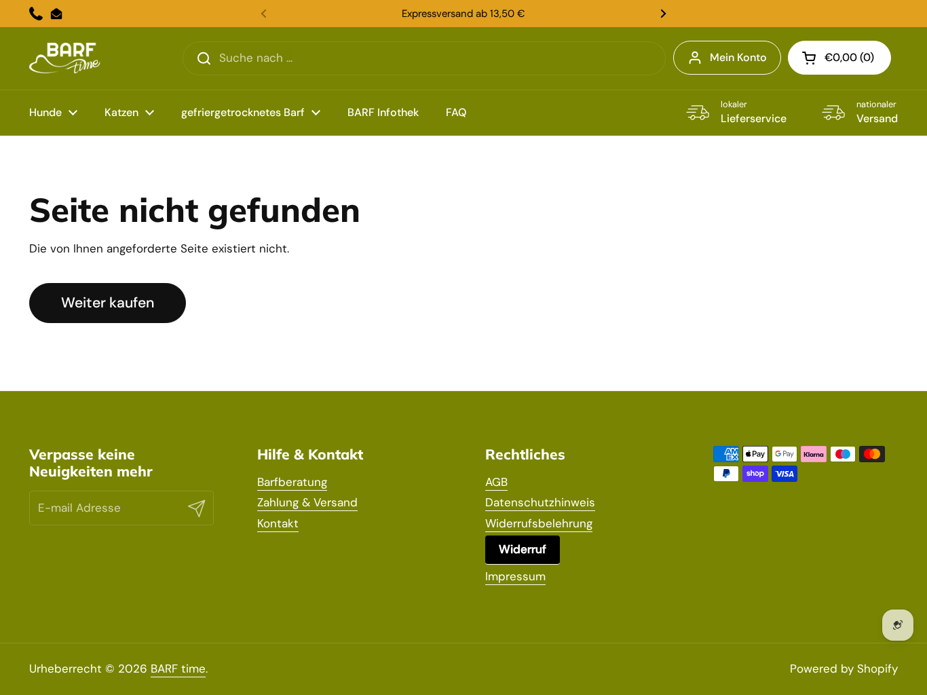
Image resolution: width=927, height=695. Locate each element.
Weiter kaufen (107, 302)
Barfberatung (292, 481)
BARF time (178, 668)
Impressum (515, 576)
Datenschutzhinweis (540, 502)
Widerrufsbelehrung (538, 523)
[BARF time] (64, 58)
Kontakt (278, 523)
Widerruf (522, 549)
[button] (839, 58)
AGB (496, 481)
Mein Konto (738, 57)
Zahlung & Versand (307, 502)
